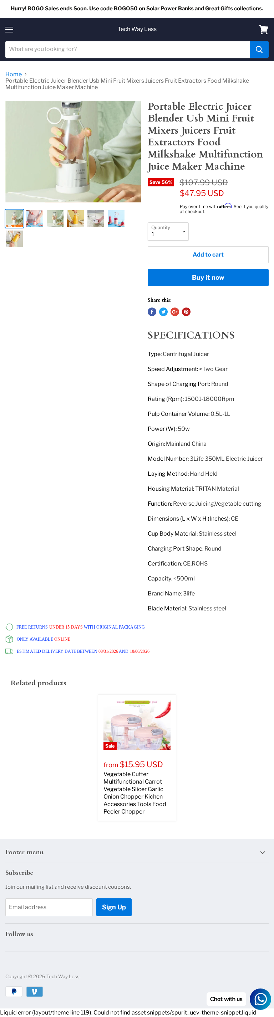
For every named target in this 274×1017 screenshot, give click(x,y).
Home (13, 74)
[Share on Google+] (175, 312)
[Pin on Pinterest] (186, 312)
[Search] (259, 49)
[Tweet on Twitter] (163, 312)
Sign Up (114, 907)
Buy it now (208, 277)
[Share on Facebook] (152, 312)
